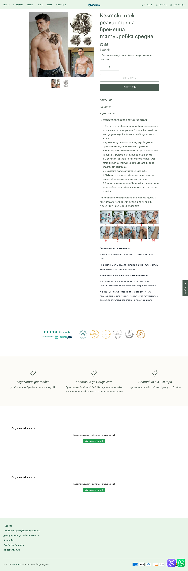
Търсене (7, 526)
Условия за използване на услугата (21, 531)
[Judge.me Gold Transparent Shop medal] (94, 334)
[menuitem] (6, 5)
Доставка (8, 540)
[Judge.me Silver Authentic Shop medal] (117, 334)
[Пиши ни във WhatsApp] (181, 563)
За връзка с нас (11, 550)
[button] (146, 5)
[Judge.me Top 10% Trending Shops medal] (140, 334)
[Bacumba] (94, 4)
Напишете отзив (94, 441)
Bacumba (16, 564)
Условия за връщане (13, 545)
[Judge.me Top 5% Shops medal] (129, 334)
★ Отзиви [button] (185, 288)
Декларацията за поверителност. (21, 535)
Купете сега (129, 87)
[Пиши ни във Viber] (171, 563)
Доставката (127, 55)
